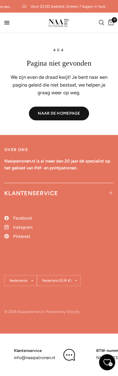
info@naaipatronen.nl (34, 357)
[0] (110, 23)
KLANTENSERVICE (31, 193)
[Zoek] (101, 23)
